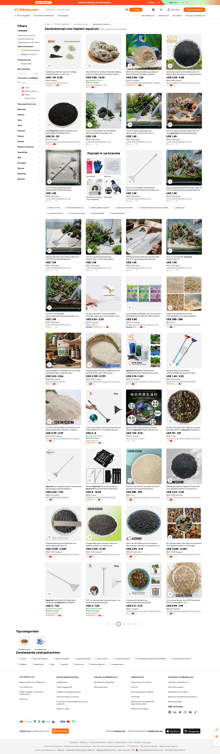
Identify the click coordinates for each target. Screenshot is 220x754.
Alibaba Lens (25, 731)
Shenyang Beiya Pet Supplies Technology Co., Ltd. (184, 83)
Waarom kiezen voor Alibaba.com (33, 682)
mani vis (23, 659)
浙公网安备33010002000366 (151, 750)
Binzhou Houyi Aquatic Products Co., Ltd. (142, 325)
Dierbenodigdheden (62, 24)
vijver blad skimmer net (75, 208)
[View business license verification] (133, 750)
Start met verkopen (176, 687)
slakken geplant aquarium (100, 208)
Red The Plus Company (135, 438)
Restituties (135, 697)
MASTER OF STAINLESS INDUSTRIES (181, 382)
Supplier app (119, 731)
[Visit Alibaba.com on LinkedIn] (174, 712)
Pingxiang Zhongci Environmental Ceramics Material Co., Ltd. (63, 142)
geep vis (65, 664)
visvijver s (23, 664)
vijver (52, 664)
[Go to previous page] (108, 624)
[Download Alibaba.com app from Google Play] (191, 731)
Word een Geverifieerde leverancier (182, 697)
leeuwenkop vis (117, 664)
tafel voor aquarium (98, 664)
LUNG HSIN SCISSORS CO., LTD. (98, 142)
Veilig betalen (62, 682)
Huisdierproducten (81, 24)
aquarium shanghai (62, 659)
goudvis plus (180, 208)
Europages (147, 742)
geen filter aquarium (40, 659)
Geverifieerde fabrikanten (104, 682)
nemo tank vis (103, 659)
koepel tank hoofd (117, 213)
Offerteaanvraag (100, 687)
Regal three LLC (92, 440)
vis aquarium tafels (55, 213)
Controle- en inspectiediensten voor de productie (72, 703)
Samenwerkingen (175, 702)
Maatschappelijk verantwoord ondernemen (31, 693)
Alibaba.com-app (155, 731)
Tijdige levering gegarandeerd (68, 692)
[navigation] (29, 324)
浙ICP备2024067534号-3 (175, 750)
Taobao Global (120, 742)
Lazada (110, 742)
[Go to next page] (139, 624)
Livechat (134, 687)
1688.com (84, 742)
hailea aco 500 (54, 208)
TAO (130, 742)
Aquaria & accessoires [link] (101, 24)
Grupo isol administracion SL (57, 83)
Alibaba (47, 24)
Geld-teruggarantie (64, 687)
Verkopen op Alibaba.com (178, 682)
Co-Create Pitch (26, 687)
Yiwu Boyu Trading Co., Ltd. (96, 85)
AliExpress (74, 742)
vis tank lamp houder (122, 659)
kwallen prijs (39, 664)
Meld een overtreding (139, 709)
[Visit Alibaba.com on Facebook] (169, 712)
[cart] (161, 10)
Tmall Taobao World (97, 742)
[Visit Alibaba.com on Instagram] (185, 712)
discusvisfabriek (98, 213)
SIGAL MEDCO (92, 325)
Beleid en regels (63, 709)
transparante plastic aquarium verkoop (154, 208)
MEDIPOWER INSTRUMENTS (57, 497)
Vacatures (24, 699)
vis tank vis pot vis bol (77, 213)
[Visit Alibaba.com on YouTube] (190, 712)
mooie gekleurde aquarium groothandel (151, 659)
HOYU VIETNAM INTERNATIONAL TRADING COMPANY (144, 83)
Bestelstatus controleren (178, 692)
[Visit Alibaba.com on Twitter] (180, 712)
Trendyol (137, 742)
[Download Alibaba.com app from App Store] (173, 731)
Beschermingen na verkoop (68, 697)
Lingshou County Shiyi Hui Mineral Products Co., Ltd (184, 438)
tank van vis (79, 664)
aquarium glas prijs (83, 659)
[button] (126, 9)
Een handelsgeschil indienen (142, 692)
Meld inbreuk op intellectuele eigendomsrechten (142, 703)
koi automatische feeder (182, 659)
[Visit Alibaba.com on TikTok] (195, 712)
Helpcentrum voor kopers (141, 682)
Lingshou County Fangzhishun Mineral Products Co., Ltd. (144, 382)
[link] (216, 729)
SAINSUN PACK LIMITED (55, 382)
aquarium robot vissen (125, 208)
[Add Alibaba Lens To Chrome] (60, 731)
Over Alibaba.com (27, 677)
